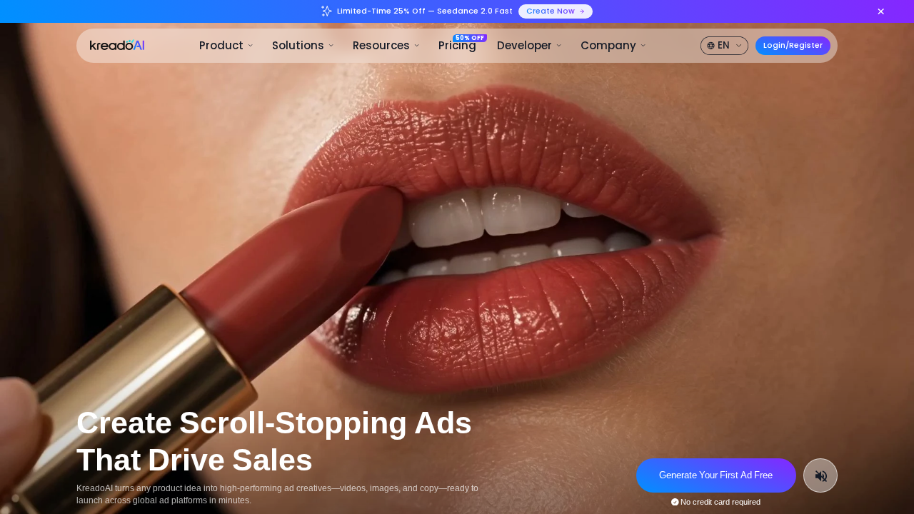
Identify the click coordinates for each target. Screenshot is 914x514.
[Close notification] (880, 11)
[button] (227, 45)
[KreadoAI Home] (117, 45)
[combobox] (725, 45)
